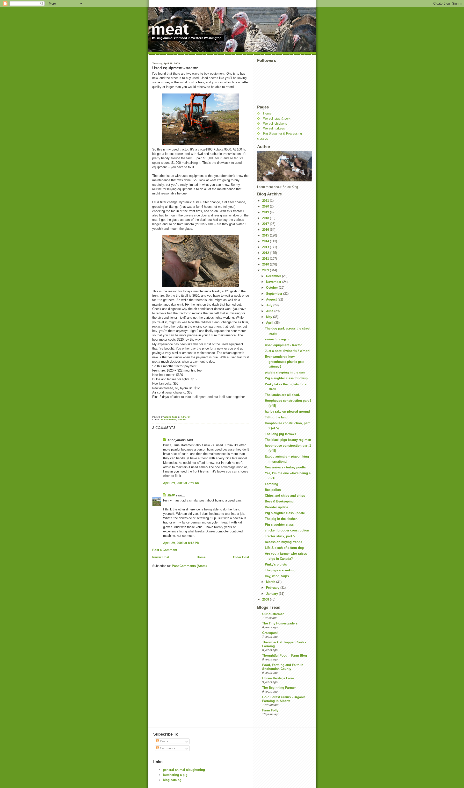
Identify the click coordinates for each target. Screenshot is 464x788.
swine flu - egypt (277, 339)
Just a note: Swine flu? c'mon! (287, 351)
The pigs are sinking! (281, 570)
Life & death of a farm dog (284, 548)
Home (201, 557)
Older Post (241, 557)
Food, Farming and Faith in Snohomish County (282, 667)
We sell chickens (275, 123)
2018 (266, 218)
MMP (171, 495)
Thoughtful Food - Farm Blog (284, 655)
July (269, 305)
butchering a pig (175, 775)
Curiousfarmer (273, 614)
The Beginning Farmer (279, 687)
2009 (266, 270)
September (274, 293)
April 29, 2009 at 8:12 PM (181, 543)
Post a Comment (164, 550)
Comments (167, 748)
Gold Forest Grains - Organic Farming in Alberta (283, 699)
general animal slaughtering (184, 770)
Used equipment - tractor (283, 345)
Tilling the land (276, 417)
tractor (182, 419)
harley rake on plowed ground (287, 411)
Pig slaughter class (279, 524)
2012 (266, 253)
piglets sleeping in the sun (285, 372)
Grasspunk (270, 633)
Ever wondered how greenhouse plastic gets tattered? (284, 362)
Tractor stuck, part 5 (280, 536)
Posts (163, 741)
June (270, 311)
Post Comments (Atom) (189, 566)
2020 (266, 206)
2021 (266, 200)
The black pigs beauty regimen (288, 440)
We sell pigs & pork (276, 118)
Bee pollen (273, 490)
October (272, 287)
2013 (266, 247)
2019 (266, 212)
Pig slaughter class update (285, 513)
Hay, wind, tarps (277, 576)
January (272, 593)
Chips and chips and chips (285, 495)
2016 (266, 229)
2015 (266, 235)
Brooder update (276, 507)
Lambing (271, 484)
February (273, 587)
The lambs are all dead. (282, 395)
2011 (266, 258)
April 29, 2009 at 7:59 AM (181, 483)
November (274, 282)
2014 (266, 241)
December (274, 276)
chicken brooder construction (287, 530)
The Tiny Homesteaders (279, 623)
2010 (266, 264)
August (272, 299)
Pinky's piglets (276, 564)
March (271, 582)
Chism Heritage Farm (278, 678)
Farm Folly (270, 710)
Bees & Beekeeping (279, 501)
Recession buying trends (283, 542)
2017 (266, 224)
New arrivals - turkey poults (285, 467)
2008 (266, 599)
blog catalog (172, 780)
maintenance (168, 419)
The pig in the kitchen (281, 519)
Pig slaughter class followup (286, 378)
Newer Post (160, 557)
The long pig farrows (280, 434)
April (270, 322)
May (269, 317)
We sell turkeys (274, 128)
